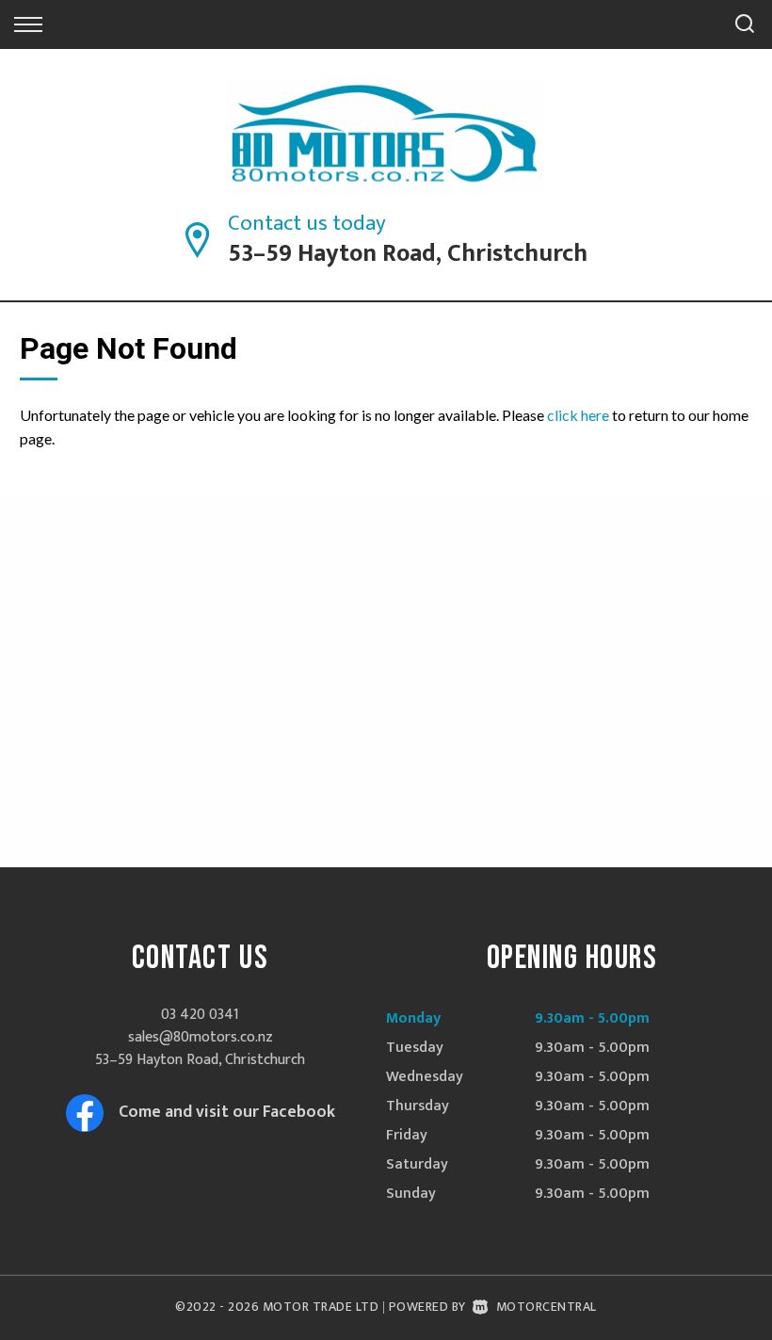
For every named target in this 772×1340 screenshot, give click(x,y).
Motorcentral (546, 1306)
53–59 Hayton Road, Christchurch (407, 254)
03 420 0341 (200, 1014)
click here (578, 415)
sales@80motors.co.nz (200, 1037)
